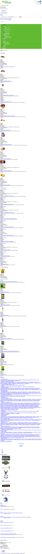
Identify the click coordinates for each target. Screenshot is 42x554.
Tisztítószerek (26, 389)
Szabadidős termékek (35, 400)
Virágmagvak (12, 437)
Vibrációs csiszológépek (16, 408)
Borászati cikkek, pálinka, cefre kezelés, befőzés (7, 381)
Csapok (17, 391)
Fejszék (36, 403)
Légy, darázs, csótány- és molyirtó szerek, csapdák (16, 395)
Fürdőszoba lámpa (8, 386)
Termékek (6, 35)
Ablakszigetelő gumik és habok (4, 391)
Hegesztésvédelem (31, 419)
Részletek (1, 68)
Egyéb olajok (37, 391)
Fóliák (13, 384)
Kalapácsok (5, 405)
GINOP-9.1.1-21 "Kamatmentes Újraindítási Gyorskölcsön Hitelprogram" (13, 512)
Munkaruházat (20, 420)
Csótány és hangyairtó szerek (4, 395)
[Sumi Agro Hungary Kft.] (6, 501)
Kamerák (7, 427)
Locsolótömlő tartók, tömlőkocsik (10, 413)
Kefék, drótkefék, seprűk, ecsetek (24, 405)
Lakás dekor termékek (27, 388)
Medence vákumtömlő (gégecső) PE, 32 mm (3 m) (6, 235)
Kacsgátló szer (14, 423)
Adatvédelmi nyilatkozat (3, 506)
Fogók (39, 403)
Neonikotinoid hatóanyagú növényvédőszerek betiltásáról (7, 537)
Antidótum (6, 422)
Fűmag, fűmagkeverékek (8, 435)
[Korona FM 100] (6, 464)
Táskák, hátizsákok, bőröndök (35, 420)
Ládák (4, 417)
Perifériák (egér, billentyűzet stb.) (35, 427)
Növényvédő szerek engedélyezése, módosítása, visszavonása (8, 533)
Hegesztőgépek (30, 404)
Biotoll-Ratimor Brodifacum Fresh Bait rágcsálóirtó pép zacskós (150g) (9, 351)
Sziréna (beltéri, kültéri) (14, 428)
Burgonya (21, 434)
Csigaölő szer (14, 422)
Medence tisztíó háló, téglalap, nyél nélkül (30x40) (6, 241)
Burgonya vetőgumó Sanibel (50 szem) (5, 158)
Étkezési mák (38, 434)
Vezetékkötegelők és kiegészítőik (30, 439)
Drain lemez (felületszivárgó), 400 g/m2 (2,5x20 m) (7, 212)
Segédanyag (20, 424)
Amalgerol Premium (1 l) (3, 374)
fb (2, 450)
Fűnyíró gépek (10, 404)
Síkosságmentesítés (11, 389)
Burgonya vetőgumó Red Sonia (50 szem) (5, 144)
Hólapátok (35, 404)
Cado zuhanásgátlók (3, 419)
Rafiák (33, 411)
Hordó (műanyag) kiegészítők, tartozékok (13, 416)
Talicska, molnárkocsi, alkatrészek (32, 407)
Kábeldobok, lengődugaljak (9, 439)
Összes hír (1, 504)
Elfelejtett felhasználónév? (8, 18)
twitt (2, 451)
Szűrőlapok (9, 383)
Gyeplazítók (26, 404)
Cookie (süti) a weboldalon (3, 509)
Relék (22, 439)
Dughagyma (32, 434)
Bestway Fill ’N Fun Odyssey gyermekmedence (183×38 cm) (8, 218)
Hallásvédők (26, 419)
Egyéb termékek (16, 419)
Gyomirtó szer (10, 423)
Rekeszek (37, 417)
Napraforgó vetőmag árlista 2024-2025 (5, 522)
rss (2, 449)
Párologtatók (32, 388)
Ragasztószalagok (24, 393)
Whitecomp (17, 553)
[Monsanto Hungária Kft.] (6, 469)
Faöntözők (2, 412)
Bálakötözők (2, 411)
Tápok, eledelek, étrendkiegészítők (9, 380)
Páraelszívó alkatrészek (14, 409)
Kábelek (4, 427)
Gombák (25, 435)
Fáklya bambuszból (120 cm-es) (4, 315)
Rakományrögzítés (30, 393)
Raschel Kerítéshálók (18, 400)
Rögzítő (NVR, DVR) (7, 428)
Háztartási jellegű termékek (4, 387)
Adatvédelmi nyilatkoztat (7, 36)
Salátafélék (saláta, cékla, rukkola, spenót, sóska (27, 436)
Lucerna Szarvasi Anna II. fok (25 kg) (5, 304)
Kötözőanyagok (2, 410)
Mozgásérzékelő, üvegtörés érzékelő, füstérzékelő (24, 427)
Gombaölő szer (35, 422)
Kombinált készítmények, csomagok (22, 423)
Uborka (9, 437)
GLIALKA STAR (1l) (3, 325)
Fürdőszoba (2, 385)
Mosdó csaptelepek (14, 386)
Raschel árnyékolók (12, 400)
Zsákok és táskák (4, 390)
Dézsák (5, 416)
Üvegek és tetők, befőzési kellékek (33, 389)
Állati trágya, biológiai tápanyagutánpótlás (6, 432)
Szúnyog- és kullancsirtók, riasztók (10, 396)
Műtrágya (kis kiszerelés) (37, 432)
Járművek (2, 398)
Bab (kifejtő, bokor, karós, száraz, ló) (5, 434)
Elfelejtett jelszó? (2, 18)
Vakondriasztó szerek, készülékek (20, 396)
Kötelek (5, 411)
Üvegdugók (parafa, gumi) (20, 383)
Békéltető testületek (7, 34)
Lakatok (29, 392)
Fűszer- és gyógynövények (16, 435)
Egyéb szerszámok (32, 403)
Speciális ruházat (28, 420)
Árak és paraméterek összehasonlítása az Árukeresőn (21, 446)
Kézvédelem (5, 420)
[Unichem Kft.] (6, 478)
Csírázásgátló (18, 422)
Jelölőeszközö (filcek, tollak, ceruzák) (16, 392)
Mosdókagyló (19, 386)
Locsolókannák (34, 412)
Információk (4, 26)
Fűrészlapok (22, 404)
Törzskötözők (37, 411)
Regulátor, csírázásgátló (5, 424)
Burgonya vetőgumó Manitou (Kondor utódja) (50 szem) (7, 66)
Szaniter (34, 393)
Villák (28, 408)
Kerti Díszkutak (6, 412)
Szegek (37, 393)
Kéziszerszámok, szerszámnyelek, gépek (6, 402)
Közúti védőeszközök (10, 420)
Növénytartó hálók (6, 400)
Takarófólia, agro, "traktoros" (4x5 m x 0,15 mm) (6, 195)
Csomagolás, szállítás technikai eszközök (6, 384)
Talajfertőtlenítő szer (33, 424)
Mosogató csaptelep (3, 409)
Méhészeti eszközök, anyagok (4, 414)
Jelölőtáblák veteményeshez (28, 416)
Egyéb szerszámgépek (19, 403)
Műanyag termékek (3, 415)
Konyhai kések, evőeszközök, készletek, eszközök (17, 388)
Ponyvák (23, 420)
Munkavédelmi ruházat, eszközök (5, 418)
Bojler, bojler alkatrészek (12, 391)
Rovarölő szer (16, 424)
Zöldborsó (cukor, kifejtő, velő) (19, 437)
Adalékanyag (2, 422)
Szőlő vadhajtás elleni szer (26, 424)
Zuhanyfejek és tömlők (30, 386)
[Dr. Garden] (6, 492)
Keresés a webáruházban (4, 50)
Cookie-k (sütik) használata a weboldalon (7, 33)
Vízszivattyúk (31, 408)
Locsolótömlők (17, 413)
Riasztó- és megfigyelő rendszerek (5, 426)
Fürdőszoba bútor (3, 386)
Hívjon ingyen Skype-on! (4, 13)
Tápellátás (19, 428)
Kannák (33, 416)
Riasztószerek (11, 424)
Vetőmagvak (2, 433)
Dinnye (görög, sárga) (26, 434)
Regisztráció (7, 19)
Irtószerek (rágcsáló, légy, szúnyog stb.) (5, 394)
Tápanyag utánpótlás (3, 431)
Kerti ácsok (37, 416)
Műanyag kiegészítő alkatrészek (21, 417)
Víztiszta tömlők (26, 383)
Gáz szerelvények (8, 392)
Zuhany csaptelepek (24, 386)
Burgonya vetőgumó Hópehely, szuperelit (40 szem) (7, 95)
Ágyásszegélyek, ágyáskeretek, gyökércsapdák (14, 399)
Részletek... (1, 516)
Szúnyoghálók (16, 389)
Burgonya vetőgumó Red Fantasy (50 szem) (6, 170)
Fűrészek (18, 404)
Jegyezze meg (10, 16)
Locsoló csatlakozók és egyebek (18, 412)
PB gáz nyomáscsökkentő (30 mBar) (5, 255)
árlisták (1, 521)
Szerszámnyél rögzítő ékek (14, 407)
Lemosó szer (29, 423)
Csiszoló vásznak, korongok (23, 391)
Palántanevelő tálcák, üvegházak (30, 417)
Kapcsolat (4, 45)
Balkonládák (2, 416)
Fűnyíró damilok (5, 404)
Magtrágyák (31, 432)
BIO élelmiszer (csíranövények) (15, 434)
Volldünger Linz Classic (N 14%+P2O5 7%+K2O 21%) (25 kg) (8, 281)
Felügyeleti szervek (7, 31)
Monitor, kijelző (14, 427)
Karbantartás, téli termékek (4, 397)
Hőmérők (8, 388)
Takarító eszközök (21, 389)
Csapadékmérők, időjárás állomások (26, 399)
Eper (35, 434)
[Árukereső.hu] (21, 444)
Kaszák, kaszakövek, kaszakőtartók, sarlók (13, 405)
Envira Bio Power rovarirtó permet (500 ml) (6, 338)
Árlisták (4, 47)
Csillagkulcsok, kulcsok (13, 403)
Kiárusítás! (4, 48)
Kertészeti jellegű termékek (8, 398)
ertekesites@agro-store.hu (4, 12)
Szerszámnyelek (20, 407)
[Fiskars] (6, 487)
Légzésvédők (15, 420)
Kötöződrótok (9, 411)
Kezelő (10, 427)
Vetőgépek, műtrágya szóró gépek (8, 408)
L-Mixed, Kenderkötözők (24, 411)
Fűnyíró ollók (15, 404)
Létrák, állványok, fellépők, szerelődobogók (16, 393)
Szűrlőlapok (6, 383)
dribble (3, 452)
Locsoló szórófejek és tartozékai (27, 412)
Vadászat (4, 430)
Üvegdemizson (13, 383)
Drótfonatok (33, 391)
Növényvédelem (2, 421)
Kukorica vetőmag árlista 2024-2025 (5, 525)
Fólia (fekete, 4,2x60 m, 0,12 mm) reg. (5, 249)
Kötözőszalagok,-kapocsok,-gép (16, 411)
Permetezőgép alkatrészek (7, 406)
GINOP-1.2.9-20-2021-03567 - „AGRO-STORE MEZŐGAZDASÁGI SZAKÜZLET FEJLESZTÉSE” (17, 517)
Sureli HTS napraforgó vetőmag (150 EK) (5, 101)
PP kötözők (30, 411)
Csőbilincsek (29, 391)
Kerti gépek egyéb (31, 405)
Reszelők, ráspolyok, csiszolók (15, 406)
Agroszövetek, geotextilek (4, 399)
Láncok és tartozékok (34, 392)
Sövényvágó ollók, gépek (24, 406)
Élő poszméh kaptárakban (24, 422)
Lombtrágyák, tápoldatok (25, 432)
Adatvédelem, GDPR (3, 505)
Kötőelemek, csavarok (25, 392)
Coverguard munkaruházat (10, 419)
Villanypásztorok (17, 380)
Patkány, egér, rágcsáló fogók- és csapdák (28, 395)
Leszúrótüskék (11, 412)
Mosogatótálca (8, 409)
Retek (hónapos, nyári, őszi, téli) (16, 436)
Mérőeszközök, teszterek (17, 439)
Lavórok (7, 417)
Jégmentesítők (33, 399)
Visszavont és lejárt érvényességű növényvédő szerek (7, 534)
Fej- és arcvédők (21, 419)
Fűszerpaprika (22, 435)
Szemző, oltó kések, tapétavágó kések (33, 406)
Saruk (24, 439)
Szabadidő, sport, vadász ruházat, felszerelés (6, 429)
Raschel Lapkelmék (25, 400)
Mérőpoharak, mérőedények (13, 417)
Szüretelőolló (25, 407)
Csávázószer (10, 422)
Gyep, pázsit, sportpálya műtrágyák (17, 432)
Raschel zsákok (30, 400)
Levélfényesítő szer (34, 423)
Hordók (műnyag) (21, 416)
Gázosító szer (30, 422)
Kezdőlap (4, 24)
